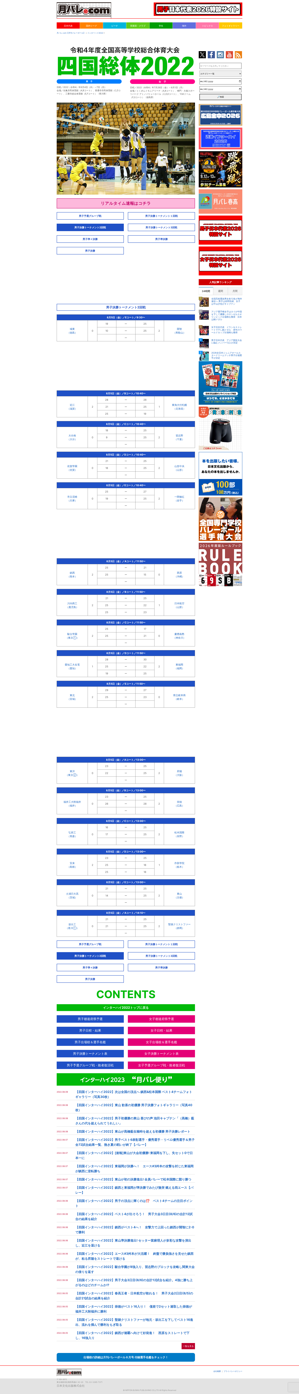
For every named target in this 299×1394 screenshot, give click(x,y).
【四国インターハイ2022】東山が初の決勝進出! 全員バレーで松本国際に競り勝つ (133, 1179)
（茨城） (72, 897)
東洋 (72, 771)
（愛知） (72, 668)
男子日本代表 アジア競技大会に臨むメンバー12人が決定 (226, 341)
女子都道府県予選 (161, 1019)
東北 (72, 695)
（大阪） (179, 774)
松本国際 (179, 832)
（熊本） (72, 576)
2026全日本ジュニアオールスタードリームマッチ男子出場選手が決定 (226, 355)
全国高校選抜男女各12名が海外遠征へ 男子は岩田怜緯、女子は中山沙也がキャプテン (226, 301)
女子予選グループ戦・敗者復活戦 (161, 1065)
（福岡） (179, 668)
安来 (72, 863)
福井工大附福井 (72, 801)
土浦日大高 (72, 893)
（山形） (179, 469)
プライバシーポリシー (233, 1371)
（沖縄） (179, 576)
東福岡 (179, 664)
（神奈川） (179, 637)
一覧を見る (188, 1346)
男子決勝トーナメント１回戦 (161, 215)
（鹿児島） (72, 607)
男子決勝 (90, 250)
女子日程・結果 (161, 1030)
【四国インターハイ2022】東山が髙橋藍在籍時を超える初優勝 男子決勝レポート (132, 1131)
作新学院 (179, 863)
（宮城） (72, 698)
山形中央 (179, 466)
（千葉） (179, 439)
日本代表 (68, 25)
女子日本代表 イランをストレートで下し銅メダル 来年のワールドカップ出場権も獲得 (226, 330)
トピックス (207, 25)
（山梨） (179, 607)
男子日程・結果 (90, 1030)
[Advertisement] (126, 277)
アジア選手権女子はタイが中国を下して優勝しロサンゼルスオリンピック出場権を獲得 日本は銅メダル (226, 315)
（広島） (179, 805)
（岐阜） (179, 698)
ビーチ (114, 25)
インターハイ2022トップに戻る (126, 1007)
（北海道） (179, 408)
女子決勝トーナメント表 (161, 1053)
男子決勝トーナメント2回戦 (90, 227)
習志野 (179, 435)
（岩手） (179, 500)
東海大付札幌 (179, 404)
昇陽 (179, 771)
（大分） (72, 439)
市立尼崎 (72, 496)
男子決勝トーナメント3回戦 (161, 227)
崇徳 (179, 801)
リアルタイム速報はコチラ (126, 203)
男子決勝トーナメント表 (90, 1053)
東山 (179, 893)
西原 (179, 572)
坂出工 (72, 924)
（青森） (72, 836)
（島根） (72, 866)
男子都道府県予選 (90, 1019)
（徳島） (72, 332)
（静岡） (179, 928)
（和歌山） (179, 332)
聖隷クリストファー (179, 924)
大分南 (72, 435)
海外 (184, 25)
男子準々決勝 (90, 239)
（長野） (179, 836)
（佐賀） (72, 469)
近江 (72, 404)
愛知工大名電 (72, 664)
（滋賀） (72, 408)
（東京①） (72, 637)
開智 (179, 328)
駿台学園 (72, 634)
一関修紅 (179, 496)
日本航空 (179, 603)
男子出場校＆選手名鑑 (90, 1042)
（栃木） (179, 866)
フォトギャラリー (230, 25)
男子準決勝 (161, 239)
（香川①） (72, 928)
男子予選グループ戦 (90, 215)
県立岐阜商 (179, 695)
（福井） (72, 805)
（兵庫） (72, 500)
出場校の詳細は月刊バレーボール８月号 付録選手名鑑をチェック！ (125, 1357)
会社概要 (217, 1371)
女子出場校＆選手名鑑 (161, 1042)
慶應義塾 (179, 634)
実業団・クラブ (137, 25)
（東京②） (72, 774)
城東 (72, 328)
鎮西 (72, 572)
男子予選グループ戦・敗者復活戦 (90, 1065)
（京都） (179, 897)
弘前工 (72, 832)
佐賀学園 (72, 466)
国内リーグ (91, 25)
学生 (161, 25)
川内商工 (72, 603)
